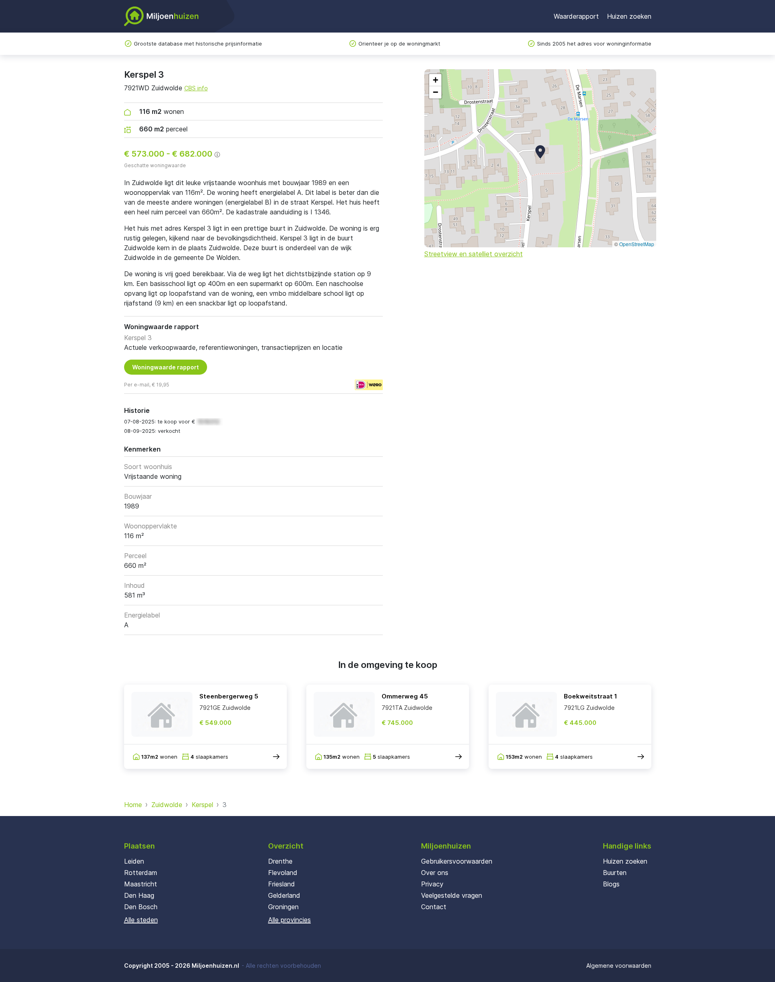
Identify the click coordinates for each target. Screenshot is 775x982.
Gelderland (284, 895)
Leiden (134, 861)
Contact (433, 907)
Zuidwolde (166, 805)
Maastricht (140, 884)
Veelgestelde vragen (451, 895)
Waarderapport (576, 16)
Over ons (434, 873)
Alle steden (141, 920)
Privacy (432, 884)
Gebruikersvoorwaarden (456, 861)
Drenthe (280, 861)
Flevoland (282, 873)
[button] (540, 151)
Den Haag (139, 895)
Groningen (283, 907)
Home (133, 805)
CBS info (196, 88)
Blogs (611, 884)
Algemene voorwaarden (618, 965)
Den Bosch (140, 907)
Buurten (615, 873)
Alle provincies (289, 920)
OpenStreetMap (636, 243)
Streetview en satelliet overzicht (473, 254)
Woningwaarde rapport (165, 367)
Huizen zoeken (629, 16)
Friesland (281, 884)
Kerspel (202, 805)
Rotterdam (140, 873)
